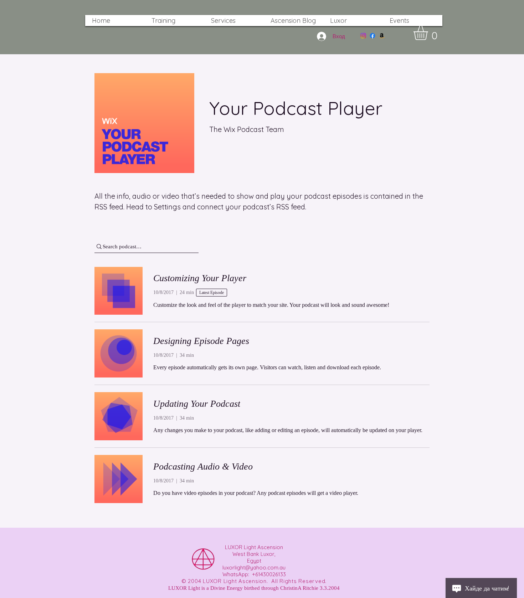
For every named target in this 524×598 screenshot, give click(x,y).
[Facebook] (372, 35)
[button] (429, 33)
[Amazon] (381, 35)
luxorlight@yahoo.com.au (254, 567)
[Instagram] (363, 35)
